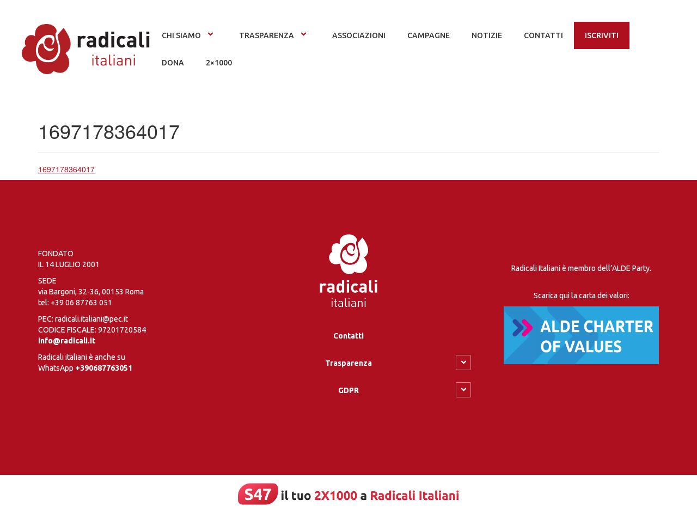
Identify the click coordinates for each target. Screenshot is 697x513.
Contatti (348, 335)
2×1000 (219, 62)
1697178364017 (66, 169)
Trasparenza (266, 35)
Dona (173, 62)
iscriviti (602, 35)
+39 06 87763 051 (81, 302)
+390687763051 (103, 368)
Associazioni (359, 35)
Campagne (428, 35)
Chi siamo (181, 35)
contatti (543, 35)
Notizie (487, 35)
